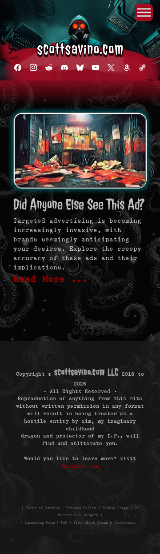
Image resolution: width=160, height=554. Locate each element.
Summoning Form (39, 523)
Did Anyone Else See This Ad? (78, 204)
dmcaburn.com (80, 465)
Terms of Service (43, 508)
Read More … (50, 279)
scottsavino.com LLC (86, 371)
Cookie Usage (115, 508)
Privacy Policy (81, 508)
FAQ (64, 523)
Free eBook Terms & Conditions (105, 523)
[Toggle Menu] (144, 12)
